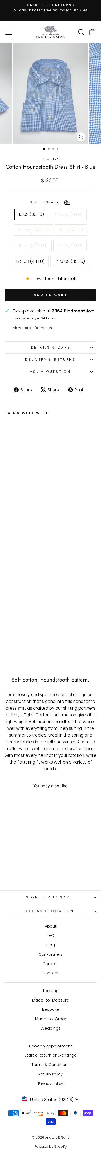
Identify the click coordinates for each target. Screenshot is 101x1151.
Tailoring (51, 990)
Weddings (51, 1028)
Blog (50, 945)
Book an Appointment (50, 1046)
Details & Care (50, 347)
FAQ (50, 935)
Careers (50, 963)
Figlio (50, 158)
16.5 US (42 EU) (33, 245)
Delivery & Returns (50, 359)
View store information (32, 327)
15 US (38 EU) (31, 214)
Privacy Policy (50, 1083)
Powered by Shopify (50, 1146)
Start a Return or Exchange (50, 1055)
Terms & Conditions (51, 1064)
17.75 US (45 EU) (70, 261)
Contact (50, 973)
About (51, 926)
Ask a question (50, 371)
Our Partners (51, 954)
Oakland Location (49, 911)
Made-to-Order (50, 1018)
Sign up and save (49, 897)
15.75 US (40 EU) (33, 230)
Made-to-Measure (50, 1000)
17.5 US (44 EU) (30, 261)
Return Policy (50, 1074)
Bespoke (50, 1009)
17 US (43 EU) (70, 245)
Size (47, 202)
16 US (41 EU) (71, 230)
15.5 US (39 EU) (68, 214)
